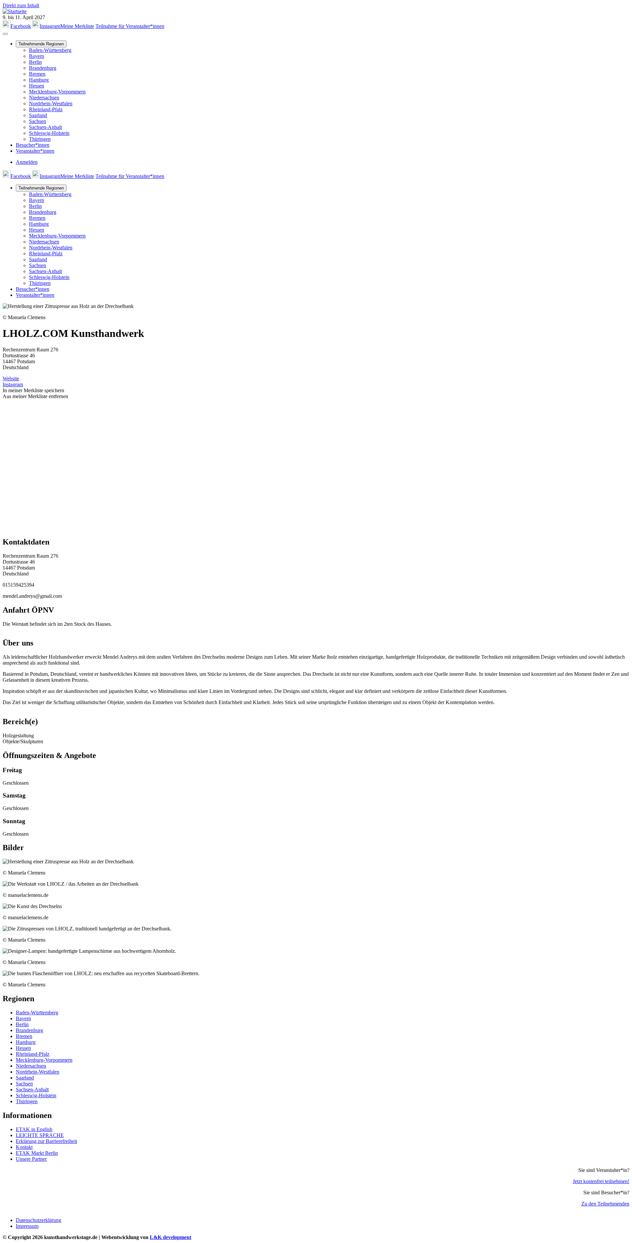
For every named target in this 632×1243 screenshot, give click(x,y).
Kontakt (24, 1147)
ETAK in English (34, 1129)
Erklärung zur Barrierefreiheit (46, 1141)
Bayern (36, 56)
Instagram (13, 384)
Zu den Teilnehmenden (605, 1203)
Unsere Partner (31, 1159)
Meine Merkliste (77, 26)
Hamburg (39, 80)
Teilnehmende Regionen (41, 43)
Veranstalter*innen (35, 151)
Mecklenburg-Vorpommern (57, 91)
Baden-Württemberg (50, 50)
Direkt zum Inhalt (21, 5)
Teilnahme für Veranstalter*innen (129, 26)
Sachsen (37, 121)
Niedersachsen (44, 97)
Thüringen (40, 139)
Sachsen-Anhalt (45, 127)
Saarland (38, 115)
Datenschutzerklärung (38, 1220)
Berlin (35, 62)
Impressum (27, 1226)
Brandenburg (42, 68)
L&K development (170, 1237)
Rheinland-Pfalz (46, 109)
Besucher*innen (32, 145)
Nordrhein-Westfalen (50, 103)
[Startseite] (15, 11)
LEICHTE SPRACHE (40, 1135)
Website (11, 378)
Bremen (37, 74)
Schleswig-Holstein (49, 133)
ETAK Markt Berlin (37, 1153)
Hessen (36, 86)
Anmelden (27, 162)
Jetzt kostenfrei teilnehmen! (601, 1181)
